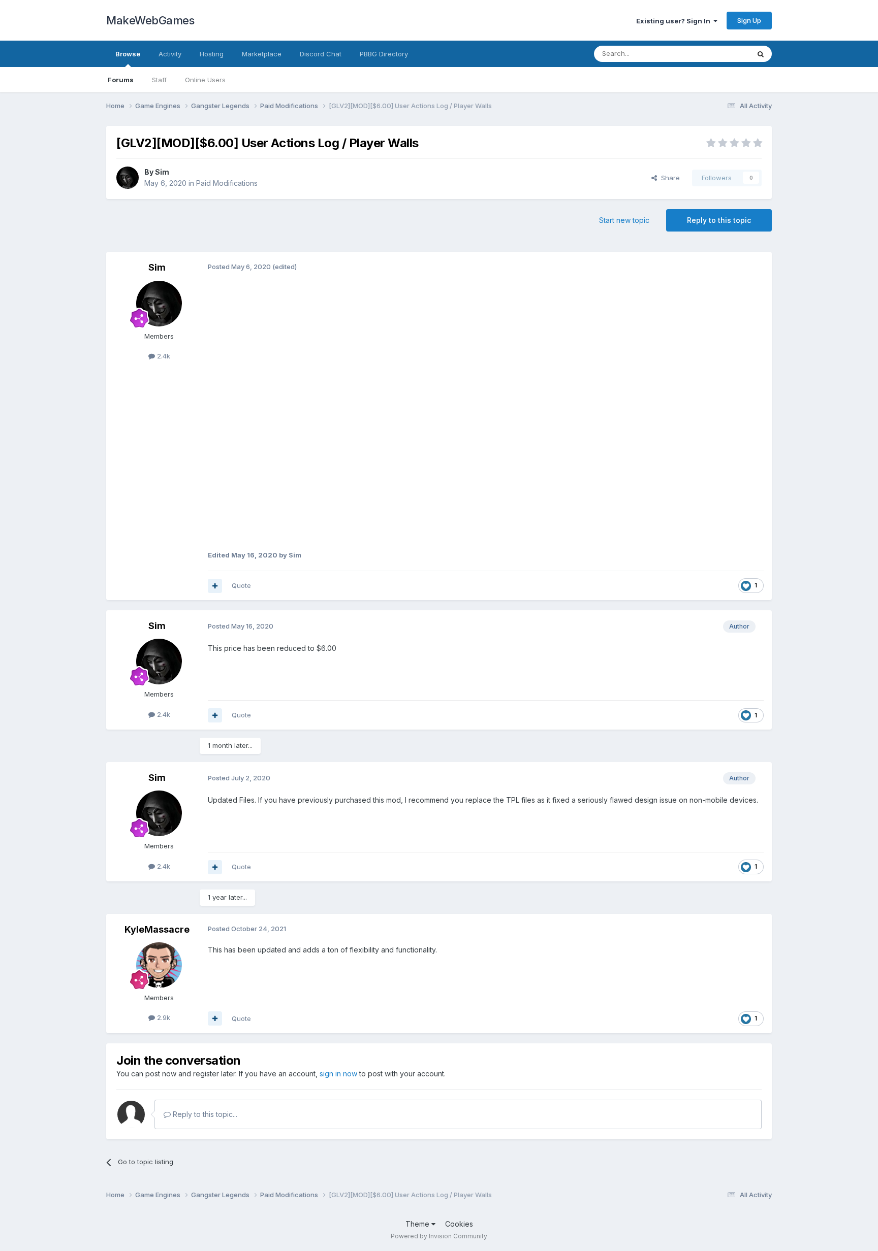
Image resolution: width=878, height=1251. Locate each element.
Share (668, 178)
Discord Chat (320, 54)
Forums (121, 80)
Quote (241, 585)
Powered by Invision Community (439, 1236)
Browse (127, 54)
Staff (159, 80)
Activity (170, 54)
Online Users (205, 80)
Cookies (459, 1224)
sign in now (338, 1073)
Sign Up (749, 20)
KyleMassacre (157, 929)
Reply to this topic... (204, 1114)
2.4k (162, 356)
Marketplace (261, 54)
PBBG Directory (384, 54)
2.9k (162, 1017)
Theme (418, 1224)
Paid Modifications (227, 183)
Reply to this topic (719, 220)
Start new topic (624, 220)
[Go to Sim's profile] (127, 178)
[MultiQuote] (215, 586)
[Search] (760, 54)
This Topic (720, 53)
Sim (162, 172)
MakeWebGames (150, 20)
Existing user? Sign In (674, 21)
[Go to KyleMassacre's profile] (159, 965)
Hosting (212, 54)
